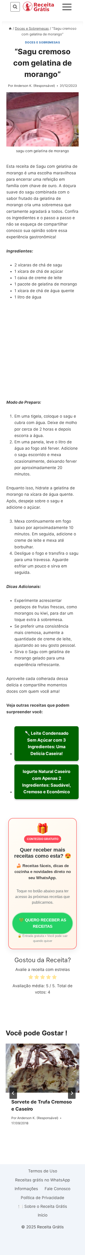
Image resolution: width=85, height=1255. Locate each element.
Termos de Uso (42, 1171)
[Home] (10, 28)
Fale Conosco (57, 1188)
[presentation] (42, 1068)
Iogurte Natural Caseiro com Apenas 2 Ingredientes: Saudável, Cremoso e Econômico (46, 781)
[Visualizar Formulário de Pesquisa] (15, 6)
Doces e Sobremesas (42, 42)
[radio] (30, 977)
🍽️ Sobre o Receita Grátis (42, 1206)
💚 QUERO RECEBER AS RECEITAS (42, 923)
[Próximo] (72, 1093)
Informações (26, 1188)
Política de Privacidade (42, 1197)
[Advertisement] (42, 350)
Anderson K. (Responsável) (34, 86)
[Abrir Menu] (67, 7)
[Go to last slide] (13, 1093)
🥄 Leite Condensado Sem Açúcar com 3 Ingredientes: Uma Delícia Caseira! (46, 743)
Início (42, 1215)
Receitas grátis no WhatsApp (42, 1180)
